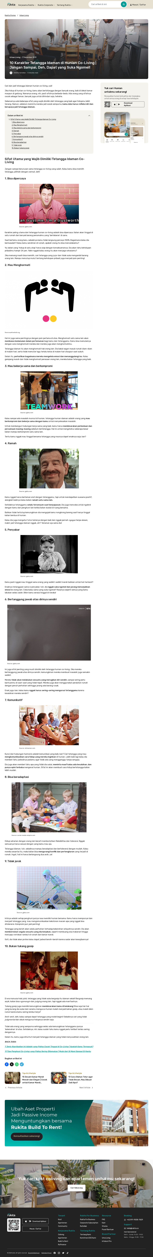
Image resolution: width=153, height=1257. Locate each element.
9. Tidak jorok (17, 145)
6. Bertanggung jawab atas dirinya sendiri (27, 137)
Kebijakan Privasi (46, 1253)
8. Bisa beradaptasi (19, 142)
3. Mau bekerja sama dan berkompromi (26, 128)
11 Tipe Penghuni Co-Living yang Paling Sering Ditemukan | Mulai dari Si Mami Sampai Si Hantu (48, 1051)
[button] (138, 5)
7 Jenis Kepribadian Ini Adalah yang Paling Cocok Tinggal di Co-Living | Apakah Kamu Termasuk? (49, 1046)
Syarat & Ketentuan (34, 1253)
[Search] (124, 4)
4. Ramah (15, 131)
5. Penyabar (16, 134)
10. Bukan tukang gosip (20, 148)
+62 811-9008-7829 (135, 1220)
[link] (128, 104)
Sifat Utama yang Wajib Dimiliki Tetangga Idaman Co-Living (33, 119)
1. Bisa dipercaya (18, 122)
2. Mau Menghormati (19, 125)
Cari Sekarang (77, 1188)
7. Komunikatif (17, 139)
